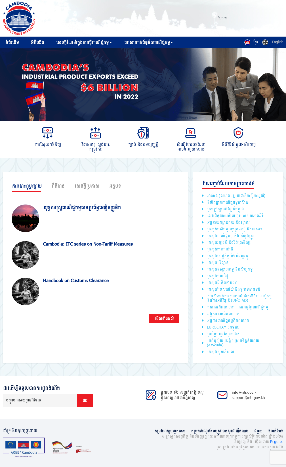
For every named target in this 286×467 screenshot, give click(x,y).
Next (284, 85)
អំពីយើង (37, 42)
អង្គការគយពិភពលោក (223, 314)
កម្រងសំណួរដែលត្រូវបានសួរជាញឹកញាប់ (221, 431)
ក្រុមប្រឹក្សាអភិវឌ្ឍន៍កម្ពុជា (225, 209)
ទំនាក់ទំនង (275, 431)
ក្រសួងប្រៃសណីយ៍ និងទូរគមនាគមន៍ (233, 289)
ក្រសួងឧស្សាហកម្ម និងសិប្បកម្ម (229, 269)
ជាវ (84, 400)
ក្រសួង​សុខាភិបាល (220, 351)
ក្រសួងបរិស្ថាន (217, 262)
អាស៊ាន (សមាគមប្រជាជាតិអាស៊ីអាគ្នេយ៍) (236, 195)
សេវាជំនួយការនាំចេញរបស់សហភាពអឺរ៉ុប (236, 215)
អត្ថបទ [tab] (115, 185)
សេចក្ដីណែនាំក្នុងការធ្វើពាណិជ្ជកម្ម (82, 42)
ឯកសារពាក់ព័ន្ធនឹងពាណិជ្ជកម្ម (147, 42)
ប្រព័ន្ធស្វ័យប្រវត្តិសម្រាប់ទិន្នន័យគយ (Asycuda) (233, 342)
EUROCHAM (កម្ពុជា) (223, 327)
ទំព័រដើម (12, 42)
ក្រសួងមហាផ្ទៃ (217, 276)
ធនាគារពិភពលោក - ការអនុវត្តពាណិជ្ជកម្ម (237, 307)
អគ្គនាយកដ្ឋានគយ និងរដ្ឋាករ (228, 222)
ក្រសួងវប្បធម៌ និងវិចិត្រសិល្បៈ (229, 242)
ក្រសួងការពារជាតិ (220, 249)
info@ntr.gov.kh (245, 392)
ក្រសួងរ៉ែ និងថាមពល (222, 282)
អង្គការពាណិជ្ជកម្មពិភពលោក (228, 320)
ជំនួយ (260, 431)
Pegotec (276, 441)
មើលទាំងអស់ (164, 318)
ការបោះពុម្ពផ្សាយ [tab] (26, 185)
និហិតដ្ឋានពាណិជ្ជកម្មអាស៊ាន (227, 202)
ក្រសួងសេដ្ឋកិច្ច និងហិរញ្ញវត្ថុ (227, 256)
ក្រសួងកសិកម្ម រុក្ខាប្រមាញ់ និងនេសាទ (234, 229)
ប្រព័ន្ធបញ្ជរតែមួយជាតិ (223, 334)
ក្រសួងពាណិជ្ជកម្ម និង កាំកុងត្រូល (232, 236)
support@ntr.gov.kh (248, 397)
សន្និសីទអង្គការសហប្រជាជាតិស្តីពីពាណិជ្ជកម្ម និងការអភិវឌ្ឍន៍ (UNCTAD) (239, 298)
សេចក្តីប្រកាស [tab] (86, 185)
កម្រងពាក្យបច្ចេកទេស (171, 431)
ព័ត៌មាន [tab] (57, 185)
